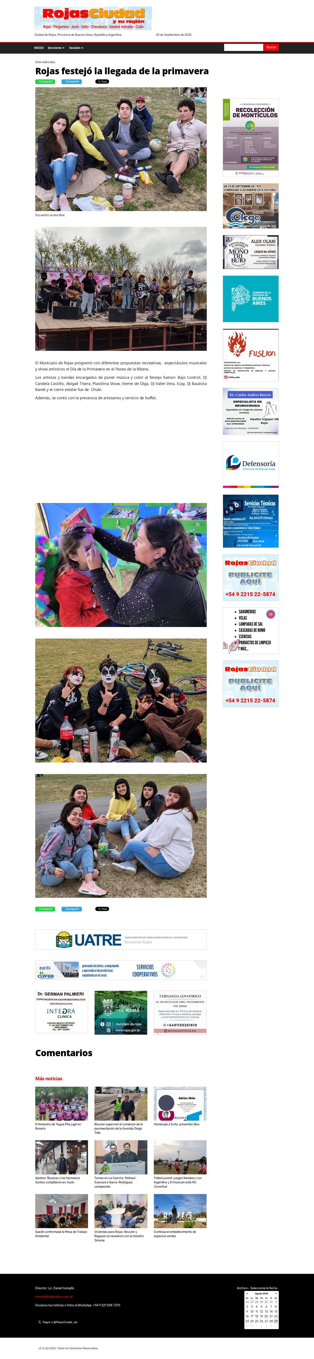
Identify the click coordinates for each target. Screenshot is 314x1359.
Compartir (46, 81)
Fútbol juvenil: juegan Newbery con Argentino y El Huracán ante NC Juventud (178, 1182)
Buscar (271, 47)
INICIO (39, 48)
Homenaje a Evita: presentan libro (177, 1124)
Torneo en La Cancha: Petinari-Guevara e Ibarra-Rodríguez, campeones (115, 1182)
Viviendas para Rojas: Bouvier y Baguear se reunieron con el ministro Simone (119, 1236)
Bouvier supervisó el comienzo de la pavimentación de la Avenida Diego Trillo (118, 1129)
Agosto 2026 (261, 1293)
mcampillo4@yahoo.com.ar (54, 1297)
